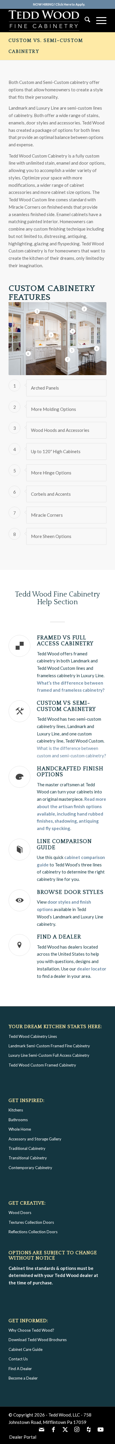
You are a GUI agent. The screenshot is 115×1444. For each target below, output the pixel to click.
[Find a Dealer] (19, 945)
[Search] (84, 20)
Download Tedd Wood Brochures (38, 1339)
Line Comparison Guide (64, 844)
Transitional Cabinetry (28, 1157)
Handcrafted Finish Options (70, 772)
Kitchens (16, 1110)
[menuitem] (59, 4)
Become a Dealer (23, 1378)
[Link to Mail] (41, 1429)
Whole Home (20, 1129)
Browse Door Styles (70, 892)
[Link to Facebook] (53, 1429)
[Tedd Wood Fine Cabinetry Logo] (48, 20)
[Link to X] (65, 1429)
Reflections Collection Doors (33, 1231)
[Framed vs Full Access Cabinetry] (19, 646)
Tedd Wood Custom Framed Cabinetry (42, 1065)
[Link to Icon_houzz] (89, 1429)
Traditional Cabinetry (27, 1148)
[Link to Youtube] (100, 1429)
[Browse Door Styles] (19, 900)
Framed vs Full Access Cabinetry (65, 641)
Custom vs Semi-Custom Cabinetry (66, 706)
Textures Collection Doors (31, 1222)
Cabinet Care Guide (25, 1349)
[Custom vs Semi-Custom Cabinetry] (19, 711)
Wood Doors (20, 1212)
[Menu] (98, 20)
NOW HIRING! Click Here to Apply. (59, 4)
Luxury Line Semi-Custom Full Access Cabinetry (49, 1055)
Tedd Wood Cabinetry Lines (33, 1036)
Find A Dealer (20, 1368)
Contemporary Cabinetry (30, 1167)
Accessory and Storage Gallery (35, 1139)
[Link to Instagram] (77, 1429)
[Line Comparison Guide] (19, 849)
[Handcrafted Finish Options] (19, 777)
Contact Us (18, 1359)
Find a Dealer (59, 937)
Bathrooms (18, 1119)
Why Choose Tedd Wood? (31, 1330)
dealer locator (91, 968)
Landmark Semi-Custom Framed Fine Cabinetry (49, 1045)
